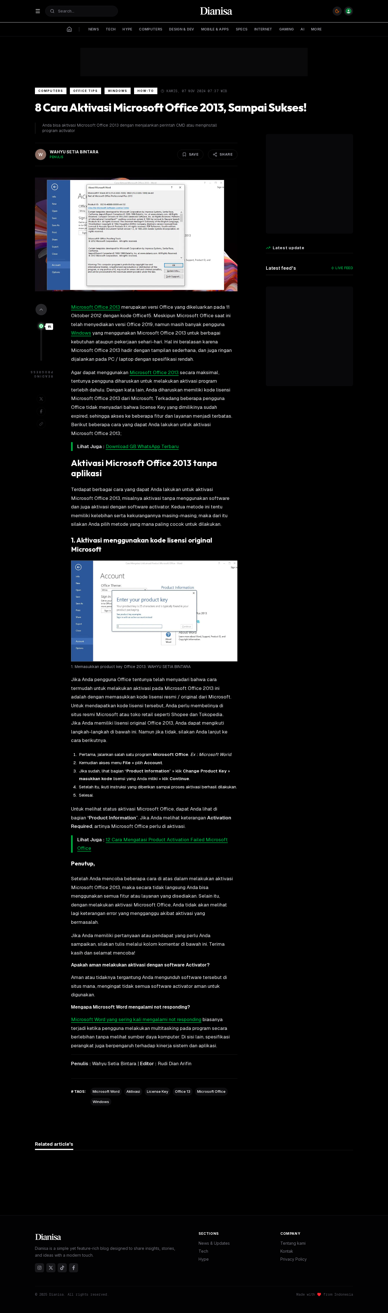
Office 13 (182, 1091)
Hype (204, 1259)
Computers (50, 90)
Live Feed (344, 268)
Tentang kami (293, 1243)
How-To (145, 90)
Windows (117, 90)
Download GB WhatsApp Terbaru (142, 446)
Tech (203, 1251)
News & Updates (214, 1243)
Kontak (286, 1251)
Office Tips (85, 90)
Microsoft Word (106, 1091)
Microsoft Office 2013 (95, 307)
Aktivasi (133, 1091)
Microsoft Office (211, 1091)
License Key (157, 1091)
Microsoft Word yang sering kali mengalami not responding (136, 1019)
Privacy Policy (293, 1259)
